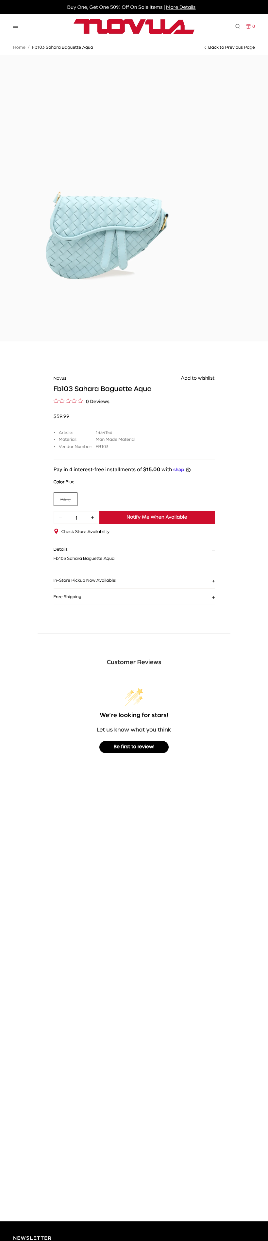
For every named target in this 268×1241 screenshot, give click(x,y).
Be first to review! (134, 747)
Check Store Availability (85, 531)
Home (19, 47)
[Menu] (15, 27)
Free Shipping (67, 596)
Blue (65, 499)
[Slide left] (10, 167)
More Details (180, 7)
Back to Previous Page (231, 47)
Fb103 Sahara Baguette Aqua (62, 47)
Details (61, 549)
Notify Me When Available (156, 517)
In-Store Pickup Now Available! (85, 580)
